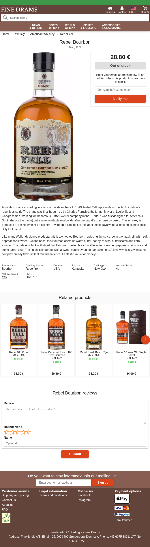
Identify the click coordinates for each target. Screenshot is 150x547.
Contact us (9, 500)
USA (56, 268)
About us (7, 504)
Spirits (88, 27)
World (70, 27)
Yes (4, 277)
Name (8, 437)
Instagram (84, 500)
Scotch (54, 27)
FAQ (5, 509)
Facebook (84, 495)
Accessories (111, 27)
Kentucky (78, 268)
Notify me (120, 99)
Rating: (13, 426)
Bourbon (7, 268)
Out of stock (120, 65)
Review (9, 403)
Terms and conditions (53, 495)
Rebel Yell (32, 268)
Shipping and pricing (15, 495)
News (35, 27)
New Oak (100, 268)
